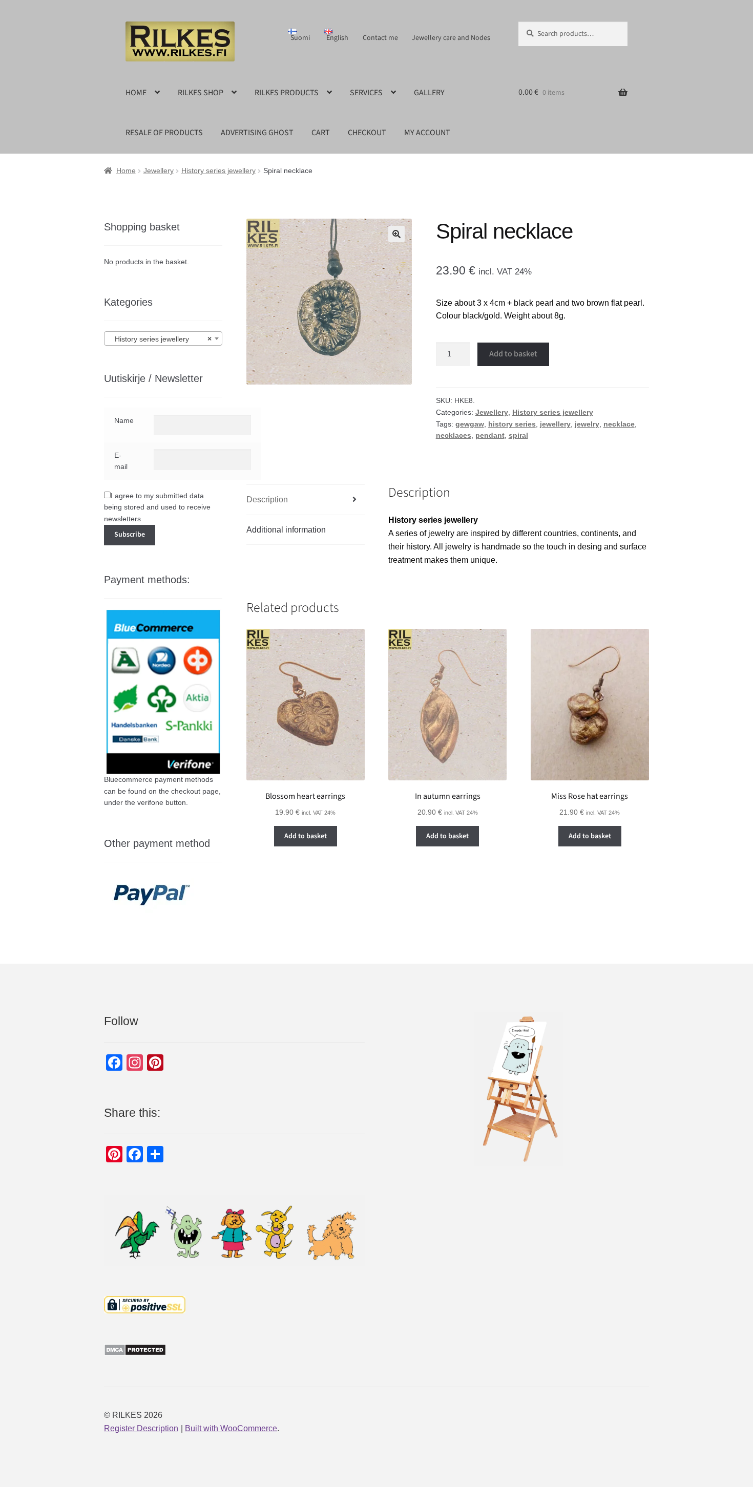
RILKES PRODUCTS (287, 92)
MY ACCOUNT (427, 132)
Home (126, 170)
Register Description (141, 1428)
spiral (518, 435)
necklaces (453, 435)
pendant (490, 435)
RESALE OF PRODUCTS (164, 132)
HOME (136, 92)
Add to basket (513, 353)
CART (320, 132)
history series (512, 424)
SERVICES (366, 92)
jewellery (555, 424)
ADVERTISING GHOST (257, 132)
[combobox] (163, 338)
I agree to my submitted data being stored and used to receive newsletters (157, 507)
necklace (619, 424)
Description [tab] (267, 499)
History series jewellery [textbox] (160, 339)
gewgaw (469, 424)
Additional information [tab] (286, 529)
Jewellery (158, 170)
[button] (396, 234)
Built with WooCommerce (231, 1428)
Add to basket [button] (305, 836)
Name (124, 420)
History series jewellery (218, 170)
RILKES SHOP (200, 92)
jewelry (587, 424)
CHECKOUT (367, 132)
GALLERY (429, 92)
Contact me (380, 38)
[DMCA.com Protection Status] (234, 1350)
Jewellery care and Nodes (451, 38)
